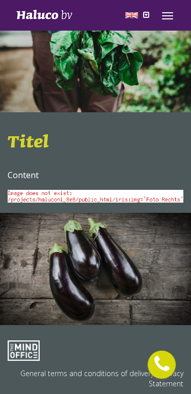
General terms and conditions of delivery (88, 373)
